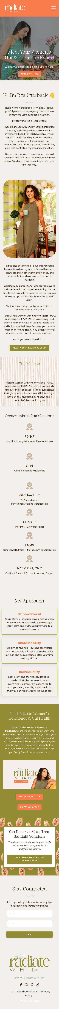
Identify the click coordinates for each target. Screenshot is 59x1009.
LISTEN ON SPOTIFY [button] (29, 796)
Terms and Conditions (23, 991)
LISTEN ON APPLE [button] (29, 807)
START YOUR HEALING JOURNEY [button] (29, 347)
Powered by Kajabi (29, 1001)
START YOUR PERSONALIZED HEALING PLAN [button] (29, 859)
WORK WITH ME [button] (29, 74)
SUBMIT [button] (29, 934)
